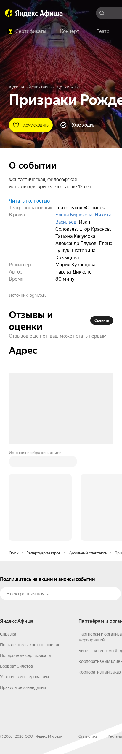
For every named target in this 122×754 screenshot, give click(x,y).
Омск (14, 463)
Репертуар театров (43, 463)
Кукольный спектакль (87, 463)
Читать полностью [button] (29, 201)
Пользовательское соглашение (30, 554)
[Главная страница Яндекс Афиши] (9, 13)
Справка (8, 544)
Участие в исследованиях (24, 586)
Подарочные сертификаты (25, 565)
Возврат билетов (16, 576)
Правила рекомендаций (23, 597)
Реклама (115, 646)
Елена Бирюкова (73, 215)
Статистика (87, 646)
